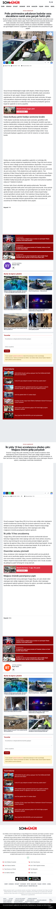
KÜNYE (4, 898)
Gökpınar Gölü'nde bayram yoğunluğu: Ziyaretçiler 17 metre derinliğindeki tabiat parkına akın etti (15, 291)
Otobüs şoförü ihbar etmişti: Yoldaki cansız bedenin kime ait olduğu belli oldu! (39, 310)
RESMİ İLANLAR (23, 886)
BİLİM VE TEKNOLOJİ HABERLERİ (32, 901)
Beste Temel (7, 496)
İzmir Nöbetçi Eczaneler (10, 862)
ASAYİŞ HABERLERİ (18, 901)
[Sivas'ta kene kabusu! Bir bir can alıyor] (15, 301)
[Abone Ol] (51, 62)
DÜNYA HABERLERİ (7, 901)
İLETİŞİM (11, 898)
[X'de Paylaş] (7, 62)
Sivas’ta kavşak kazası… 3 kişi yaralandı (38, 291)
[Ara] (50, 2)
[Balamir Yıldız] (7, 265)
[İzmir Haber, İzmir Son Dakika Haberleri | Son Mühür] (11, 2)
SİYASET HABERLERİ (7, 900)
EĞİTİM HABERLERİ (7, 903)
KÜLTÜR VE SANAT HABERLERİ (20, 903)
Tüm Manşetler (34, 869)
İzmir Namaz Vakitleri (10, 865)
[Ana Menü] (52, 2)
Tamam (50, 907)
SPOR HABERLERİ (30, 900)
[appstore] (21, 878)
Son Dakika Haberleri (9, 872)
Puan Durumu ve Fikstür (10, 869)
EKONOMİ (22, 6)
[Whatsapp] (28, 857)
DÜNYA (47, 6)
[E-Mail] (13, 268)
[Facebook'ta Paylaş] (4, 62)
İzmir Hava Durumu (35, 862)
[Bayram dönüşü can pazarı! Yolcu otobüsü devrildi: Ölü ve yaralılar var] (15, 320)
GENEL (52, 6)
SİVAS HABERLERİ (28, 10)
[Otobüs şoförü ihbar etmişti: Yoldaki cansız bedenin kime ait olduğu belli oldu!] (40, 301)
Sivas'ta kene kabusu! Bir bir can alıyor (13, 309)
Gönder (7, 351)
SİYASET (15, 6)
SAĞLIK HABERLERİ (34, 903)
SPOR (28, 6)
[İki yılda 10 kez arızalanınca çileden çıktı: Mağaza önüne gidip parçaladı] (40, 320)
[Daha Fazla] (12, 62)
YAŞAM (41, 6)
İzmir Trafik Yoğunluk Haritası (37, 865)
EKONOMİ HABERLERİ (19, 900)
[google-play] (34, 878)
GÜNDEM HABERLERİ (32, 898)
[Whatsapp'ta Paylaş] (9, 62)
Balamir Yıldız (7, 65)
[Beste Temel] (7, 667)
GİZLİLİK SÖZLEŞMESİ (20, 898)
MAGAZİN (34, 6)
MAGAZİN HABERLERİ (41, 900)
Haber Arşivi (33, 872)
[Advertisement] (28, 78)
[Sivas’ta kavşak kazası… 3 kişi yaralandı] (40, 283)
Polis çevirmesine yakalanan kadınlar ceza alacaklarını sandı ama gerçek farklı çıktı (38, 730)
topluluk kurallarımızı (18, 356)
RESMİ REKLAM (33, 886)
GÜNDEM (8, 6)
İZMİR (2, 6)
